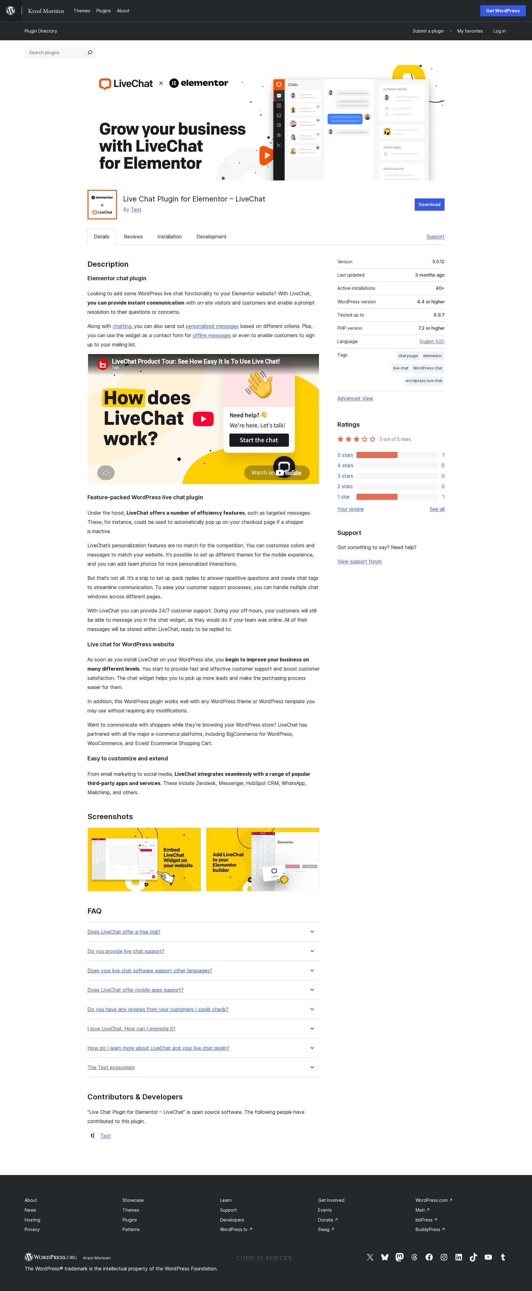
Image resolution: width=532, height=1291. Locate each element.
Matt (423, 1210)
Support (436, 236)
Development (211, 236)
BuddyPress (430, 1229)
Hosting (32, 1219)
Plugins (130, 1219)
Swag (326, 1229)
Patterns (131, 1229)
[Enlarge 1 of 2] (193, 836)
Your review (350, 509)
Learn (226, 1200)
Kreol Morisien (97, 1257)
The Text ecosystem (111, 1067)
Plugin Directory (41, 31)
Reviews (133, 236)
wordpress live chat (424, 380)
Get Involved (331, 1200)
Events (325, 1210)
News (30, 1210)
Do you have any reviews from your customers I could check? (157, 1009)
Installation (169, 236)
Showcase (133, 1200)
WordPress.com (434, 1200)
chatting (122, 326)
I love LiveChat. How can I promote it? (131, 1029)
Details (101, 236)
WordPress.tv (236, 1229)
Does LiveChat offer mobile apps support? (135, 990)
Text (136, 209)
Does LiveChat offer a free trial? (123, 932)
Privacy (32, 1229)
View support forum (359, 561)
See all (437, 509)
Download (430, 204)
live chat (400, 368)
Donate (328, 1219)
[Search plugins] (90, 52)
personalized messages (212, 326)
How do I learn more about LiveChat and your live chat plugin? (158, 1048)
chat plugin (408, 355)
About (31, 1200)
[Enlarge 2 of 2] (311, 836)
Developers (232, 1219)
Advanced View (355, 398)
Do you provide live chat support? (125, 951)
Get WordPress (503, 10)
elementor (432, 355)
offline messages (212, 335)
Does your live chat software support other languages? (149, 971)
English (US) (432, 341)
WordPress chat (427, 368)
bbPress (427, 1219)
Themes (131, 1210)
